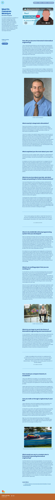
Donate (45, 2)
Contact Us (50, 2)
